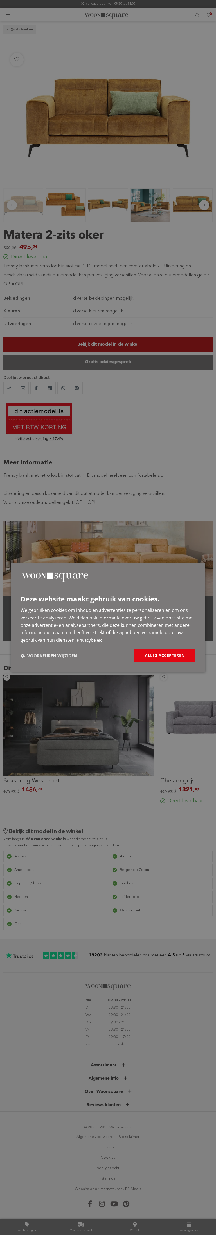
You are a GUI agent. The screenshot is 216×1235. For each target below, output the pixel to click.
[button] (49, 656)
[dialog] (108, 617)
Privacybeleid (90, 640)
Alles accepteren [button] (164, 655)
